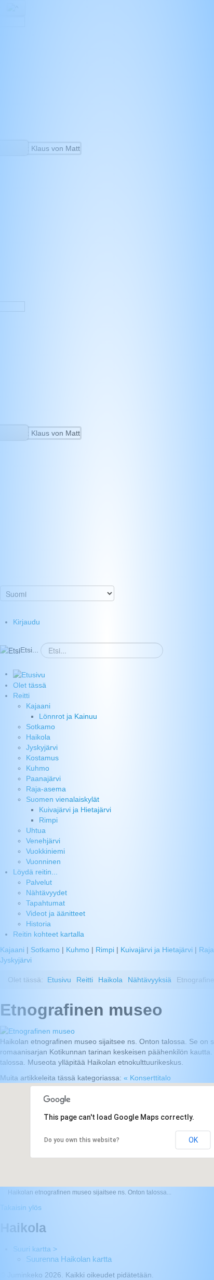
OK (193, 1140)
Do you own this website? (81, 1140)
